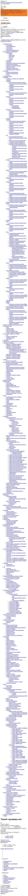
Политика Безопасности (14, 828)
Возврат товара (7, 881)
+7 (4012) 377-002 (10, 32)
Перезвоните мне (5, 840)
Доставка (5, 876)
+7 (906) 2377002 (19, 32)
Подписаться (17, 826)
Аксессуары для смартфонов (10, 863)
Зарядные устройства (8, 869)
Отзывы (5, 18)
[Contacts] (4, 7)
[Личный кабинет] (14, 3)
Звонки (5, 870)
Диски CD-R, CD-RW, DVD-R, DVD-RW (13, 867)
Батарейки (6, 862)
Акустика (5, 865)
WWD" (8, 887)
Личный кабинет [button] (5, 20)
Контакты (5, 880)
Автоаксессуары (7, 861)
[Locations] (2, 7)
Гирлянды (5, 866)
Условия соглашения (8, 879)
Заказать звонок (22, 39)
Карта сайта (6, 883)
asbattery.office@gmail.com (7, 848)
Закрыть (3, 15)
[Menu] (1, 5)
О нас (4, 875)
